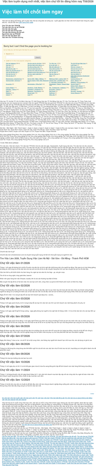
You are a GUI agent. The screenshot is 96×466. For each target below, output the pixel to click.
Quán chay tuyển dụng (39, 455)
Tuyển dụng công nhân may (77, 441)
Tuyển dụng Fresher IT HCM (22, 460)
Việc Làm (8, 67)
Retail (7, 91)
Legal (29, 95)
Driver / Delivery (75, 80)
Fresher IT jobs (20, 461)
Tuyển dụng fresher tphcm (58, 460)
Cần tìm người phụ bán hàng (81, 445)
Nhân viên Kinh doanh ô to (84, 448)
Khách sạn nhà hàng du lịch (13, 70)
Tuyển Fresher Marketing (41, 460)
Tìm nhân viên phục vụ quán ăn (75, 450)
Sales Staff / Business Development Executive (80, 76)
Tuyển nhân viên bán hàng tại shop (82, 443)
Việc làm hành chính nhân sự (35, 65)
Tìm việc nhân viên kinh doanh (65, 448)
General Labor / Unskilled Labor (57, 80)
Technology (74, 89)
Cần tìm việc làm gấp (9, 436)
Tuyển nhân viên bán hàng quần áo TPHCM (16, 445)
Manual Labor (31, 93)
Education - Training (11, 89)
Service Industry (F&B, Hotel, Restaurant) (38, 80)
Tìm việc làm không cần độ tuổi (66, 436)
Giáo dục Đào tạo (53, 74)
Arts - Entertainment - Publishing (57, 88)
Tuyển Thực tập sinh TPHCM (35, 461)
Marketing (8, 93)
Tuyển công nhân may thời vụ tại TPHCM (44, 440)
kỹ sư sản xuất (53, 65)
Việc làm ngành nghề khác (34, 74)
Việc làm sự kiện (75, 70)
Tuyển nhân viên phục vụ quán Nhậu (40, 451)
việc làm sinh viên (29, 398)
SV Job (37, 398)
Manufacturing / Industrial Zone (14, 79)
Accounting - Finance (54, 89)
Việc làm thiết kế (75, 74)
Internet (8, 95)
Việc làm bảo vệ (10, 76)
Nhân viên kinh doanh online (11, 450)
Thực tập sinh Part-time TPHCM (78, 461)
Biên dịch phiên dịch (54, 67)
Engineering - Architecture (34, 89)
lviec (42, 398)
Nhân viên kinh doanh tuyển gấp (31, 446)
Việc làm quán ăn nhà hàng (34, 63)
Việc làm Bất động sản (12, 72)
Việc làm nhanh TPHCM (52, 438)
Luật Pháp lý (74, 65)
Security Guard (74, 84)
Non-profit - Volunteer (76, 91)
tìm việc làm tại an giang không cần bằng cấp (37, 425)
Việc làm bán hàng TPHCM (40, 443)
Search (38, 57)
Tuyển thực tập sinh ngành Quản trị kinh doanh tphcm (20, 463)
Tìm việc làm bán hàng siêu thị (42, 445)
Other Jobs (52, 95)
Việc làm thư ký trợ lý (76, 69)
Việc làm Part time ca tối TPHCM (26, 458)
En (28, 76)
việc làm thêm (52, 72)
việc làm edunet (10, 399)
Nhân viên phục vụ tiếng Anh (54, 450)
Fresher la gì (8, 460)
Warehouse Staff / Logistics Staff (57, 79)
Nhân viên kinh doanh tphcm (74, 446)
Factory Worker (10, 88)
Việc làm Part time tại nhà (47, 456)
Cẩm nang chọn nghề (26, 22)
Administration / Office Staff (35, 84)
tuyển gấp (19, 398)
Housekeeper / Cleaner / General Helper (59, 84)
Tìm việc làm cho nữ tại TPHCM (44, 436)
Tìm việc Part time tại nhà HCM (67, 456)
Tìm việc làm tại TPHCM (25, 436)
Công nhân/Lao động (54, 69)
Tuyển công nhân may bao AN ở (56, 441)
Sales (50, 76)
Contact (92, 393)
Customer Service (75, 79)
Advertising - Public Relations (35, 88)
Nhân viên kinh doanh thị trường (43, 448)
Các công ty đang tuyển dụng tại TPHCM (30, 438)
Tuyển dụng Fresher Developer (78, 460)
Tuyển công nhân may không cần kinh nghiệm (74, 440)
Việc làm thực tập (10, 74)
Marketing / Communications (78, 82)
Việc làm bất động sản (57, 398)
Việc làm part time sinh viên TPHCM (27, 456)
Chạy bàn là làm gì (8, 455)
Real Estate (52, 91)
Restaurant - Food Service (34, 91)
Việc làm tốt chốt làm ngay (32, 11)
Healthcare (52, 93)
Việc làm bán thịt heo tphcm (62, 445)
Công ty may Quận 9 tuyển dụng (34, 441)
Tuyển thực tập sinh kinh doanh (76, 463)
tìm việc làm (6, 398)
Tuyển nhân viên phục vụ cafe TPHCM (66, 451)
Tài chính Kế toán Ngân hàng (78, 63)
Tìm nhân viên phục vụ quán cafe (33, 450)
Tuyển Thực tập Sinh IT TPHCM (56, 461)
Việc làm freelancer (11, 63)
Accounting (9, 84)
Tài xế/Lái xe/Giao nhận (34, 67)
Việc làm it (8, 65)
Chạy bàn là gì (86, 453)
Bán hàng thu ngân (10, 69)
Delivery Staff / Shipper (77, 86)
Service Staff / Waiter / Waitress (36, 79)
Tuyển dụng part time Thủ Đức (68, 458)
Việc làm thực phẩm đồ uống (35, 70)
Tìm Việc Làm (52, 63)
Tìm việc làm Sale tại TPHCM (59, 443)
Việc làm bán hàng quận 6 (11, 446)
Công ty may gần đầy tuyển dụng (19, 440)
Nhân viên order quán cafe (57, 455)
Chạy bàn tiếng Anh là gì (23, 455)
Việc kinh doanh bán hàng (34, 69)
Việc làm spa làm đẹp (54, 70)
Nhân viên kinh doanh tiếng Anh (53, 446)
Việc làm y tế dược (75, 67)
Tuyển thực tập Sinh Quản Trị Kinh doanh (52, 463)
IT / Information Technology (56, 82)
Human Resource (75, 93)
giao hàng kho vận (75, 72)
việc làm (13, 398)
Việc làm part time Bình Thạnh (47, 458)
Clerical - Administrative (77, 88)
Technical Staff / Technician (13, 80)
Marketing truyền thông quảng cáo (36, 72)
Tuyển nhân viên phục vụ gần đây (23, 453)
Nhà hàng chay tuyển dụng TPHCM (69, 453)
